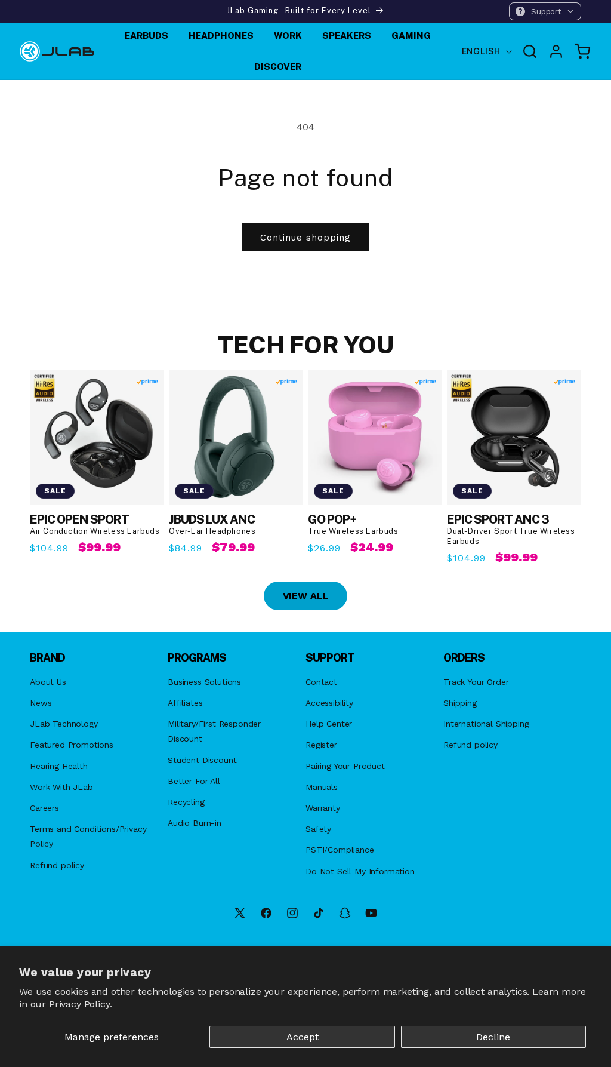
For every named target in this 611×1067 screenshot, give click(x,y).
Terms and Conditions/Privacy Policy (88, 836)
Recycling (186, 802)
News (40, 703)
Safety (318, 829)
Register (321, 744)
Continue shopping (305, 237)
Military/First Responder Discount (214, 731)
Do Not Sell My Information (360, 871)
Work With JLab (61, 787)
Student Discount (202, 760)
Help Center (329, 723)
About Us (48, 682)
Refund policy (57, 865)
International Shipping (486, 723)
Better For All (194, 781)
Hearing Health (59, 766)
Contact (321, 682)
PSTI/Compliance (340, 849)
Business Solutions (204, 682)
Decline (493, 1037)
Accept (302, 1037)
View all (306, 595)
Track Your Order (475, 682)
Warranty (323, 808)
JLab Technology (64, 723)
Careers (44, 808)
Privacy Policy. (80, 1004)
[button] (545, 11)
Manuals (322, 787)
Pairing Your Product (345, 766)
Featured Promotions (71, 744)
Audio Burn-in (194, 823)
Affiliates (185, 703)
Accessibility (329, 703)
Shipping (460, 703)
